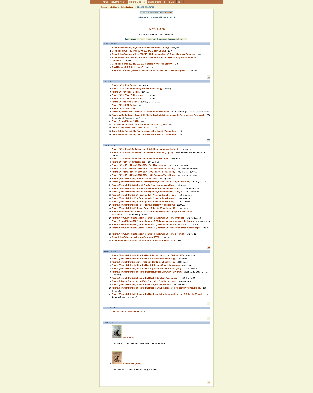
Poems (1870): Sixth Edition (124, 108)
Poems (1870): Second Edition (126, 92)
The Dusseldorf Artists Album (125, 312)
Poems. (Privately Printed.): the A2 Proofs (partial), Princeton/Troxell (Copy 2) (147, 192)
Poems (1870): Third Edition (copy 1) (128, 95)
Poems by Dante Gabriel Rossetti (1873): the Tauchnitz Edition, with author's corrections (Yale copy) (158, 115)
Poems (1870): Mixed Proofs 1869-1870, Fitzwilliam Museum (139, 165)
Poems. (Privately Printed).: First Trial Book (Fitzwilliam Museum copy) (144, 259)
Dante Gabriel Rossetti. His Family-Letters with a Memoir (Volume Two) (144, 134)
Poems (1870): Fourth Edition (125, 102)
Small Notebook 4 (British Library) (127, 67)
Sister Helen (128, 337)
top (208, 77)
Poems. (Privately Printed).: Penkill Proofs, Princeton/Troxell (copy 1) (143, 205)
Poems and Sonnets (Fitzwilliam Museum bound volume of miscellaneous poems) (149, 70)
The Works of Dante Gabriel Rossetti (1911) (131, 128)
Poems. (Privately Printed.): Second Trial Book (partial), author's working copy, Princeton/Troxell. (156, 288)
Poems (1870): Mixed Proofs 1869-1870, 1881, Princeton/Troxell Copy (143, 168)
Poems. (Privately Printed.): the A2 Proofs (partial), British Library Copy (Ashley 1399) (151, 182)
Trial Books (162, 39)
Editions (141, 39)
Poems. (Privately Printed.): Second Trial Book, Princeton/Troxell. (142, 285)
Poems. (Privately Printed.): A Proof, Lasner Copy (134, 178)
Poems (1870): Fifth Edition (124, 105)
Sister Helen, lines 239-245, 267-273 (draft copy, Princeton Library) (142, 64)
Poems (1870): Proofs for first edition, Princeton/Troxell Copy (140, 159)
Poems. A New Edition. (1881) (125, 121)
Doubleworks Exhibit (109, 7)
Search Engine (155, 2)
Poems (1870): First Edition (124, 85)
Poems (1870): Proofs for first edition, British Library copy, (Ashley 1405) (145, 149)
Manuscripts (131, 39)
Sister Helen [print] (131, 364)
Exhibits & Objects (137, 2)
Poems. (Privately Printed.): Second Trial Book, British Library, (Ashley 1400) (147, 272)
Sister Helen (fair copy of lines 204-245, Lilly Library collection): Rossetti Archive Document (154, 54)
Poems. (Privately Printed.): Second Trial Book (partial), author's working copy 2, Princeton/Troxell (157, 294)
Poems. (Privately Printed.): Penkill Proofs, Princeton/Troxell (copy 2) (143, 208)
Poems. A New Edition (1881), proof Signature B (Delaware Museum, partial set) (148, 218)
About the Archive (119, 2)
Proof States (151, 39)
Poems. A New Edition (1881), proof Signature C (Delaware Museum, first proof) (148, 234)
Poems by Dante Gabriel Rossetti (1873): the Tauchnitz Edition (140, 112)
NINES (180, 2)
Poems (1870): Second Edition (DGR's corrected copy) (137, 89)
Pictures (183, 39)
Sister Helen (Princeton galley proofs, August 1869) (135, 237)
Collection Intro (127, 7)
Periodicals (173, 39)
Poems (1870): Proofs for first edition (128, 162)
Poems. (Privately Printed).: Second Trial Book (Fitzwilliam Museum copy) (145, 278)
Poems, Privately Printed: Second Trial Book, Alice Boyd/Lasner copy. (144, 281)
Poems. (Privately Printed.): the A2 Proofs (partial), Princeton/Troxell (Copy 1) (147, 188)
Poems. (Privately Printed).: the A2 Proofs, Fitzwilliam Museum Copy (143, 185)
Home (105, 2)
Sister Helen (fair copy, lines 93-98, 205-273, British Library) (139, 51)
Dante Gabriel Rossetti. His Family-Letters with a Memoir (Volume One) (144, 131)
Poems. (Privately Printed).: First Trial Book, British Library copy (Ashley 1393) (148, 255)
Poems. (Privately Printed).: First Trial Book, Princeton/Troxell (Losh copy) (146, 265)
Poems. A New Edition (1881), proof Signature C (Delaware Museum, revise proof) (149, 224)
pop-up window (167, 12)
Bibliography (169, 2)
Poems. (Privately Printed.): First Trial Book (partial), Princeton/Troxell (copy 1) (147, 269)
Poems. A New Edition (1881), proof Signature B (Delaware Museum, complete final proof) (153, 221)
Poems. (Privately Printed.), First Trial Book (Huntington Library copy (143, 262)
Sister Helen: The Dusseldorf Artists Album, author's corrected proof (143, 240)
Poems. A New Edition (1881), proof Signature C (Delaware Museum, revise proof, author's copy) (156, 228)
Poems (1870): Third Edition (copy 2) (128, 98)
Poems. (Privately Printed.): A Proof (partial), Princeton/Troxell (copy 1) (144, 195)
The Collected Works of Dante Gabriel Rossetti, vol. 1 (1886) (139, 124)
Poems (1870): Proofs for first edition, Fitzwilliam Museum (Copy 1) (142, 152)
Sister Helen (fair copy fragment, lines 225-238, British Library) (140, 48)
